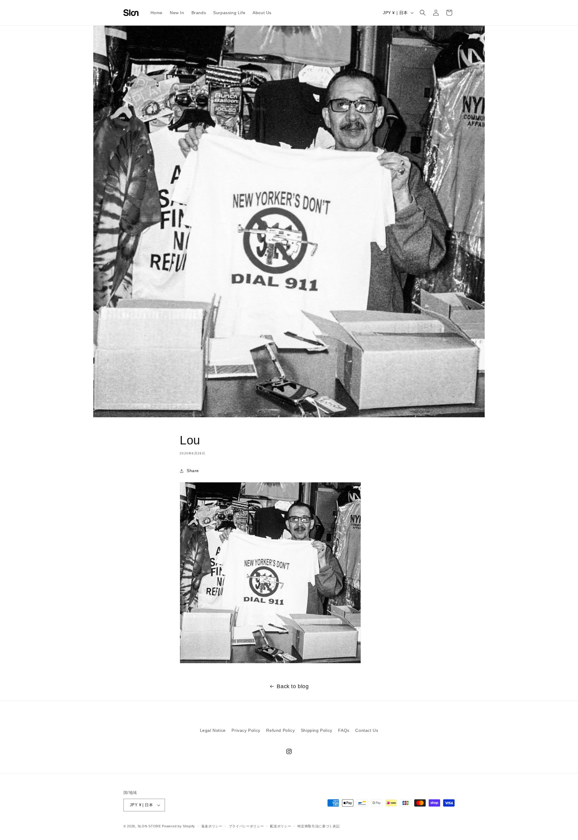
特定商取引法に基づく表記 (318, 826)
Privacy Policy (246, 730)
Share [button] (193, 470)
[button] (422, 12)
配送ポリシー (280, 826)
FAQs (343, 730)
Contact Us (366, 730)
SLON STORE (149, 826)
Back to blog (293, 686)
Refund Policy (280, 730)
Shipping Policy (316, 730)
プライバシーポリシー (246, 826)
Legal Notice (213, 730)
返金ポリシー (211, 826)
